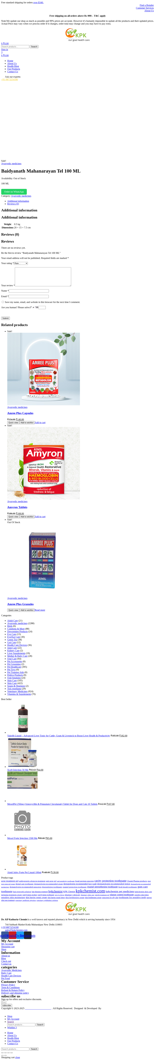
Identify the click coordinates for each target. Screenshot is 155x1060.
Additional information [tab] (19, 210)
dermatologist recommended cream (48, 884)
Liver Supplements (16, 653)
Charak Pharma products (137, 881)
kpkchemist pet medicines (120, 891)
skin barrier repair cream (36, 897)
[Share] (8, 1052)
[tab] (80, 201)
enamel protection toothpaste (75, 887)
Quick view (13, 422)
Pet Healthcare (14, 667)
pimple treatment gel (102, 895)
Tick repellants (14, 688)
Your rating (7, 263)
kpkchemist (55, 891)
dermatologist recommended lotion (113, 884)
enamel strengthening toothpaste (102, 886)
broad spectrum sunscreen (84, 881)
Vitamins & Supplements (19, 694)
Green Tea (12, 639)
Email (5, 296)
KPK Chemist (69, 891)
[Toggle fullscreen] (5, 1052)
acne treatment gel (9, 881)
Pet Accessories (14, 661)
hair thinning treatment (40, 892)
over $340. (38, 2)
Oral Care (12, 658)
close (17, 1057)
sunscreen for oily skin (110, 898)
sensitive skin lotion (141, 895)
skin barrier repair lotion (56, 898)
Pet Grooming (14, 664)
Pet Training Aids (15, 672)
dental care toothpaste (25, 884)
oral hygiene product (29, 895)
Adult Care (12, 620)
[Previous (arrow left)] (2, 1055)
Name (5, 290)
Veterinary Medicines (17, 691)
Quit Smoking (14, 677)
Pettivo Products (15, 675)
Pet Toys (11, 669)
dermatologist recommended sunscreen (25, 887)
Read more (40, 610)
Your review (8, 285)
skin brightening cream (74, 897)
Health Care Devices (17, 645)
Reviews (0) (13, 204)
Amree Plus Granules (20, 604)
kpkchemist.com (90, 890)
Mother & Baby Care (17, 656)
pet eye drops (59, 895)
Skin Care (12, 680)
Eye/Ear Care (13, 637)
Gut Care (11, 642)
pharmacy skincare (72, 895)
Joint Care (12, 648)
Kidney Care (13, 650)
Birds (9, 626)
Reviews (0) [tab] (10, 234)
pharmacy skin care (87, 895)
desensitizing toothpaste (52, 887)
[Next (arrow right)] (5, 1055)
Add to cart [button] (40, 422)
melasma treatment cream (11, 895)
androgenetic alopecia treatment (32, 881)
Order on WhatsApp (14, 191)
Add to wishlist (27, 422)
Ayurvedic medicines (11, 163)
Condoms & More (16, 628)
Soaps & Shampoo (16, 686)
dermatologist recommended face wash (80, 884)
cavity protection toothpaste (110, 880)
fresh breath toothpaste (127, 887)
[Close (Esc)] (11, 1052)
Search (34, 47)
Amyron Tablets (17, 507)
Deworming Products (17, 631)
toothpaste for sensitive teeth (132, 897)
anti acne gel (51, 881)
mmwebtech (108, 1008)
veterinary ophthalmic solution (47, 900)
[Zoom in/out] (2, 1052)
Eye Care (11, 634)
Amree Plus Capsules (20, 413)
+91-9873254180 (9, 79)
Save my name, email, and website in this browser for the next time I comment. (42, 302)
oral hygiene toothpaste (46, 895)
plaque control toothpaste (122, 894)
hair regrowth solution (22, 892)
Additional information (18, 201)
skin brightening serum (93, 898)
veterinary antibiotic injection (25, 900)
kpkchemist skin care (143, 892)
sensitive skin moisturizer (13, 897)
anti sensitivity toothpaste (66, 881)
